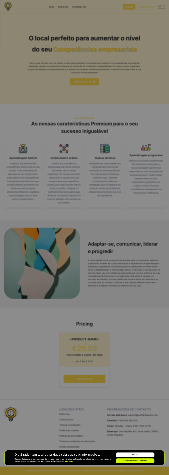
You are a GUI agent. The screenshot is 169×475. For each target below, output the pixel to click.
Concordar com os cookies (135, 461)
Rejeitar (135, 455)
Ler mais (69, 461)
